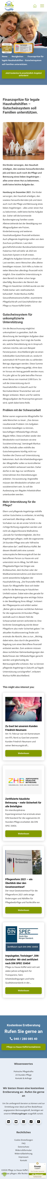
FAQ (23, 1143)
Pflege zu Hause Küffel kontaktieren (23, 1047)
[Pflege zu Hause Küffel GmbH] (9, 6)
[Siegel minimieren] (44, 1164)
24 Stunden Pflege (23, 1075)
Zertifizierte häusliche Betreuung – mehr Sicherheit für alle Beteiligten (23, 802)
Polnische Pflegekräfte (23, 1071)
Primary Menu (42, 6)
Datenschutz (23, 1146)
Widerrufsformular (23, 1150)
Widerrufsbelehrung (23, 1153)
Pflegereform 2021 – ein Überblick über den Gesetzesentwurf (18, 883)
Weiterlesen (23, 753)
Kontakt (23, 1160)
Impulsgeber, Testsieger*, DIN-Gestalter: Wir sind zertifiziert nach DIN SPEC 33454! (22, 959)
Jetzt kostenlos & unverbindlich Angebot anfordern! (23, 74)
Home (4, 56)
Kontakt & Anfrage (23, 1078)
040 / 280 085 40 (25, 1039)
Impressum (23, 1157)
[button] (4, 1174)
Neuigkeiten (17, 56)
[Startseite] (34, 5)
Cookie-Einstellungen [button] (23, 1140)
